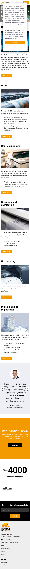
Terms (3, 551)
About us (15, 445)
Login (25, 2)
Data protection (5, 548)
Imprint (3, 554)
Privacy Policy (21, 27)
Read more (6, 76)
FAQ (2, 545)
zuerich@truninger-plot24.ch (9, 542)
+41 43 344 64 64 (6, 539)
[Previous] (2, 389)
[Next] (27, 389)
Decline (15, 47)
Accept (15, 42)
